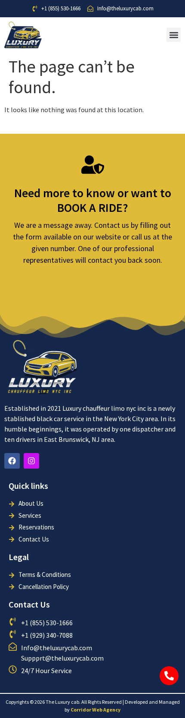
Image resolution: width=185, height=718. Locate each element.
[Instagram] (31, 461)
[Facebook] (12, 461)
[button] (173, 35)
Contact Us (29, 604)
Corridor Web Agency (95, 709)
